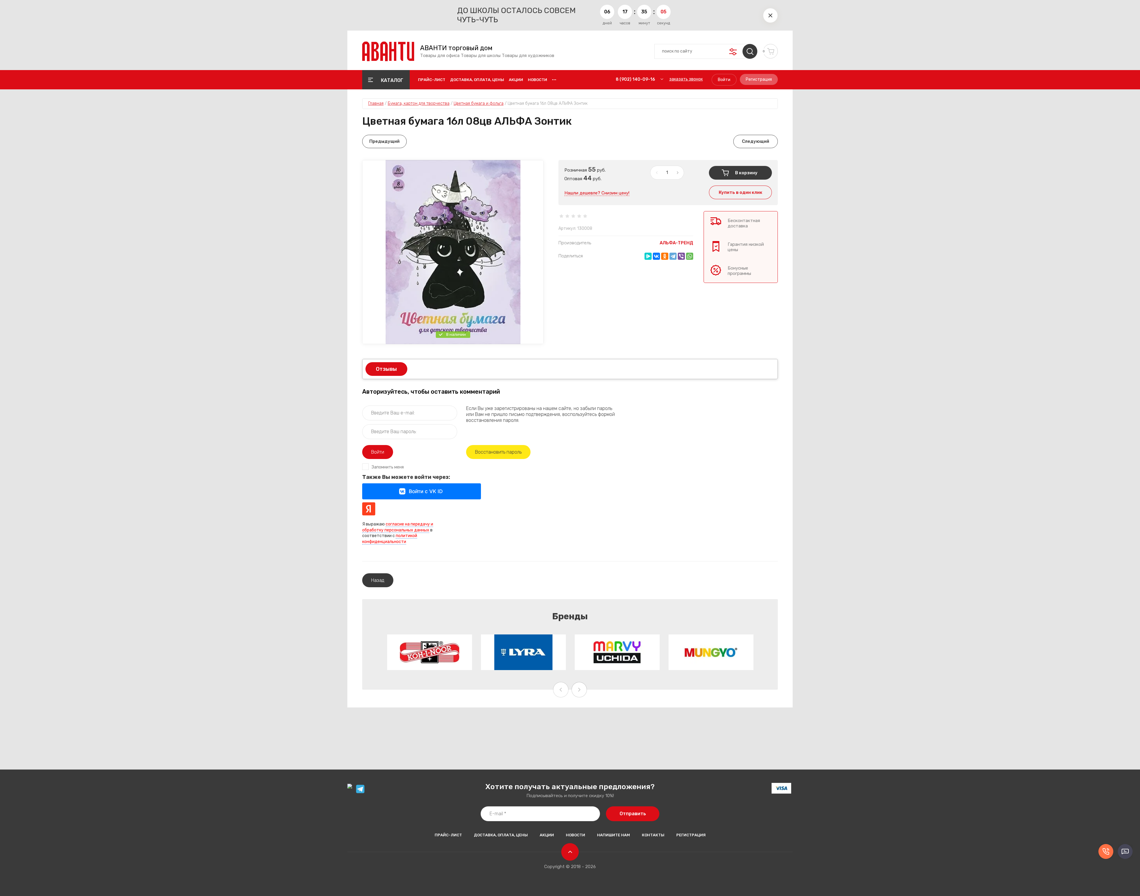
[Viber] (681, 256)
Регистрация (759, 79)
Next (579, 689)
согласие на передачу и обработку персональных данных (397, 527)
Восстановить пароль (498, 452)
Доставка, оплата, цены (477, 79)
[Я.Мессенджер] (648, 256)
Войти (724, 79)
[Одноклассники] (664, 256)
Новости (537, 79)
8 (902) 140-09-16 (635, 79)
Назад (377, 580)
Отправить (633, 813)
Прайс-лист (431, 79)
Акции (516, 79)
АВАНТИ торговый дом (456, 48)
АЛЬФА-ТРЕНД (676, 243)
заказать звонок (686, 79)
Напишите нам (613, 835)
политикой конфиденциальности (389, 538)
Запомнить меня (388, 467)
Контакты (653, 835)
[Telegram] (673, 256)
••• (554, 79)
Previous (560, 689)
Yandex (368, 508)
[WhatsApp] (689, 256)
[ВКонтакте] (656, 256)
